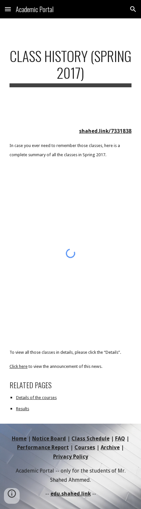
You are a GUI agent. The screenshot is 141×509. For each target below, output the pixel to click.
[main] (70, 67)
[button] (8, 9)
